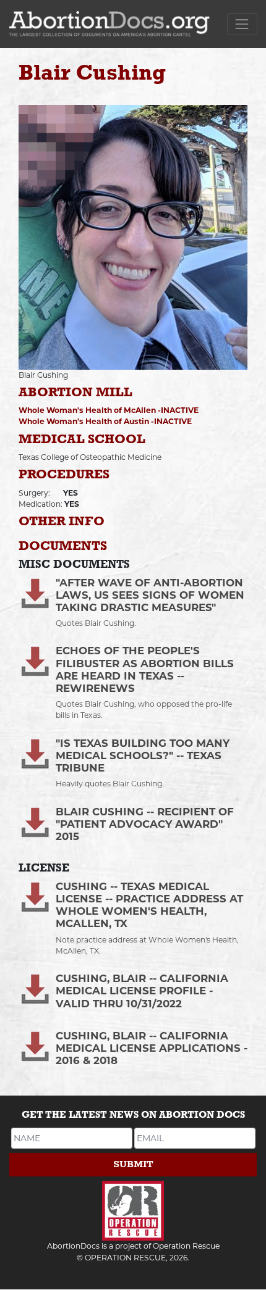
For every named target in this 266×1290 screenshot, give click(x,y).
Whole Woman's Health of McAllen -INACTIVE (109, 410)
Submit (133, 1164)
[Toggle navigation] (242, 24)
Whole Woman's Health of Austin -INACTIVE (105, 421)
